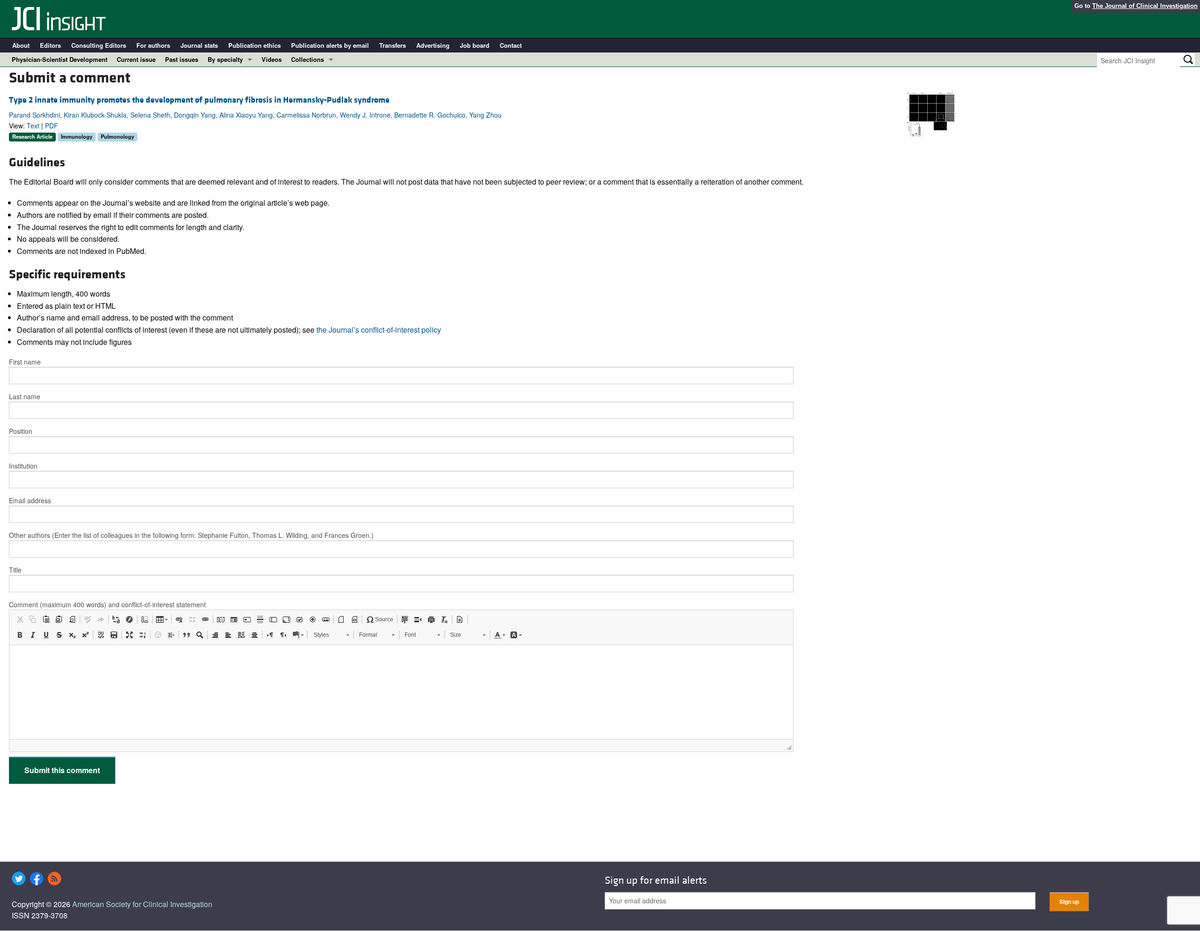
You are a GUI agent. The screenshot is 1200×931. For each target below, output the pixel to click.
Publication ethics (254, 45)
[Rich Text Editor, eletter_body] (401, 692)
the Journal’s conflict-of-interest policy (378, 329)
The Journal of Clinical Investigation (1145, 5)
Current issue (136, 59)
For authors (153, 45)
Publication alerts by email (330, 45)
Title (15, 569)
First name (25, 361)
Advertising (433, 45)
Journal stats (199, 45)
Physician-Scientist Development (59, 59)
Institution (23, 465)
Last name (24, 396)
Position (20, 431)
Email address (30, 500)
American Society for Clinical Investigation (142, 904)
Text (33, 125)
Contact (511, 45)
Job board (474, 45)
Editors (50, 45)
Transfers (392, 45)
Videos (272, 59)
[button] (19, 619)
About (21, 45)
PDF (51, 125)
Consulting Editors (98, 45)
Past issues (181, 59)
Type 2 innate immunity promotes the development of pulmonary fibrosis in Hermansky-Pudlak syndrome (199, 100)
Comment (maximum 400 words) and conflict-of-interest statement (107, 604)
